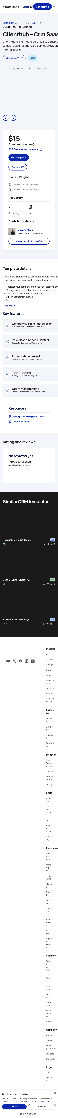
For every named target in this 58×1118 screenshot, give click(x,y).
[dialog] (29, 1104)
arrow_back (5, 118)
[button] (29, 1113)
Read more (45, 1101)
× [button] (55, 1093)
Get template (18, 157)
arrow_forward (13, 118)
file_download (45, 544)
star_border (51, 544)
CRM (5, 544)
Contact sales (11, 6)
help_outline (33, 144)
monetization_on (9, 184)
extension (9, 189)
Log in (26, 6)
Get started (42, 6)
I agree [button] (14, 1107)
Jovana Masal (26, 229)
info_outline (21, 58)
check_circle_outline (7, 325)
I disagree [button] (42, 1107)
